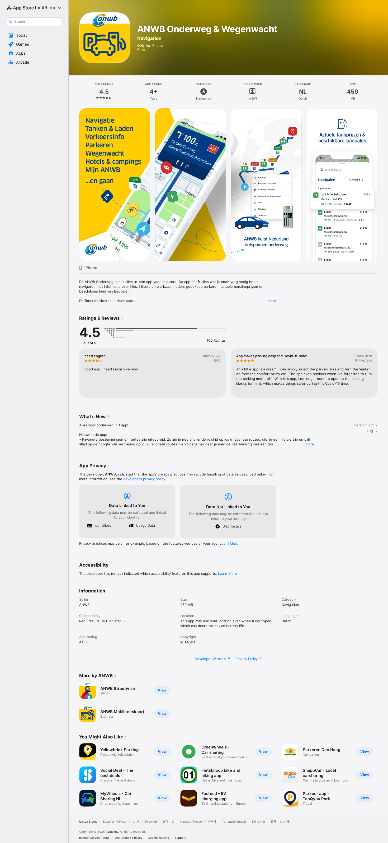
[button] (34, 35)
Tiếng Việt (258, 821)
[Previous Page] (74, 184)
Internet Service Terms (94, 837)
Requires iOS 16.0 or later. (100, 621)
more (272, 301)
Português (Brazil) (234, 821)
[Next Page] (382, 184)
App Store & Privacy (128, 837)
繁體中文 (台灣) (281, 821)
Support (180, 837)
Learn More (229, 543)
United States (88, 821)
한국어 (212, 821)
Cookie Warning (158, 837)
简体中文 (168, 821)
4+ (81, 642)
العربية (136, 821)
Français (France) (191, 821)
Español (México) (115, 821)
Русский (151, 821)
